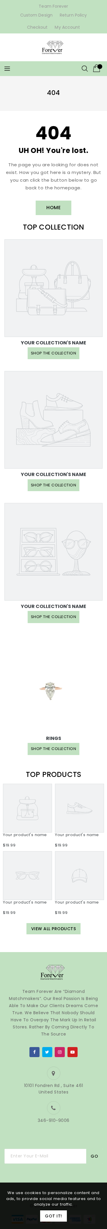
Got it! (53, 1216)
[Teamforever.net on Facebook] (34, 1051)
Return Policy (73, 15)
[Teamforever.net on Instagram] (60, 1051)
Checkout (37, 27)
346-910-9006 (54, 1120)
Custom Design (36, 15)
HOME (53, 207)
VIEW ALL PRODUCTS (53, 929)
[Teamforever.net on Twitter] (47, 1051)
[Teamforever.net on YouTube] (72, 1051)
